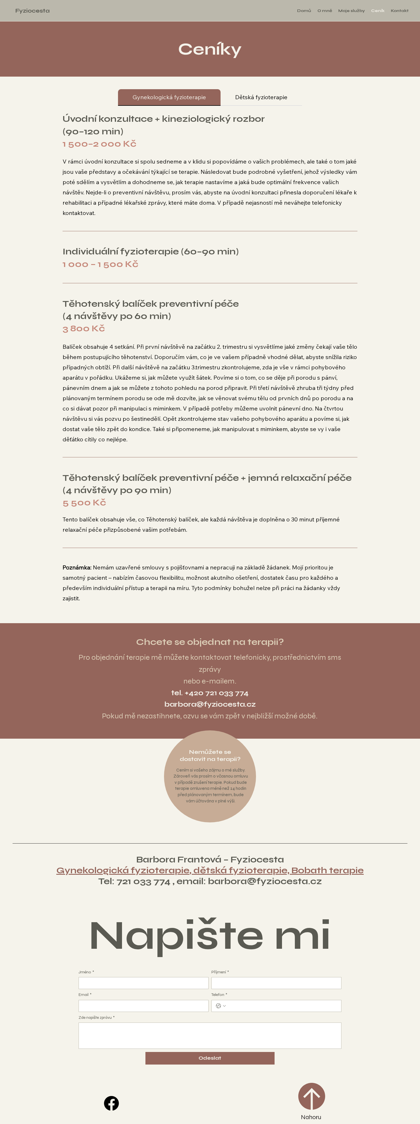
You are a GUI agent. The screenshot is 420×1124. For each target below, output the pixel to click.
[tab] (169, 97)
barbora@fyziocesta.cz (210, 704)
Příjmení (220, 972)
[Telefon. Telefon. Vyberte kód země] (221, 1006)
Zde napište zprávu (97, 1017)
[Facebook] (111, 1103)
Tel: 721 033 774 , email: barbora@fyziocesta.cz (210, 881)
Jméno (86, 972)
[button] (351, 10)
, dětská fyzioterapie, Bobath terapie (276, 870)
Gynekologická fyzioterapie (122, 870)
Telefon (219, 994)
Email (85, 994)
